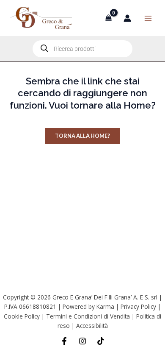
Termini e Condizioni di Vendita (88, 316)
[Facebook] (64, 341)
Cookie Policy (22, 316)
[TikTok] (100, 341)
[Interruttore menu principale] (148, 17)
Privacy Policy (138, 306)
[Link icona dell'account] (127, 18)
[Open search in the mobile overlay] (82, 49)
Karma (105, 306)
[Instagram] (82, 341)
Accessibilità (92, 326)
